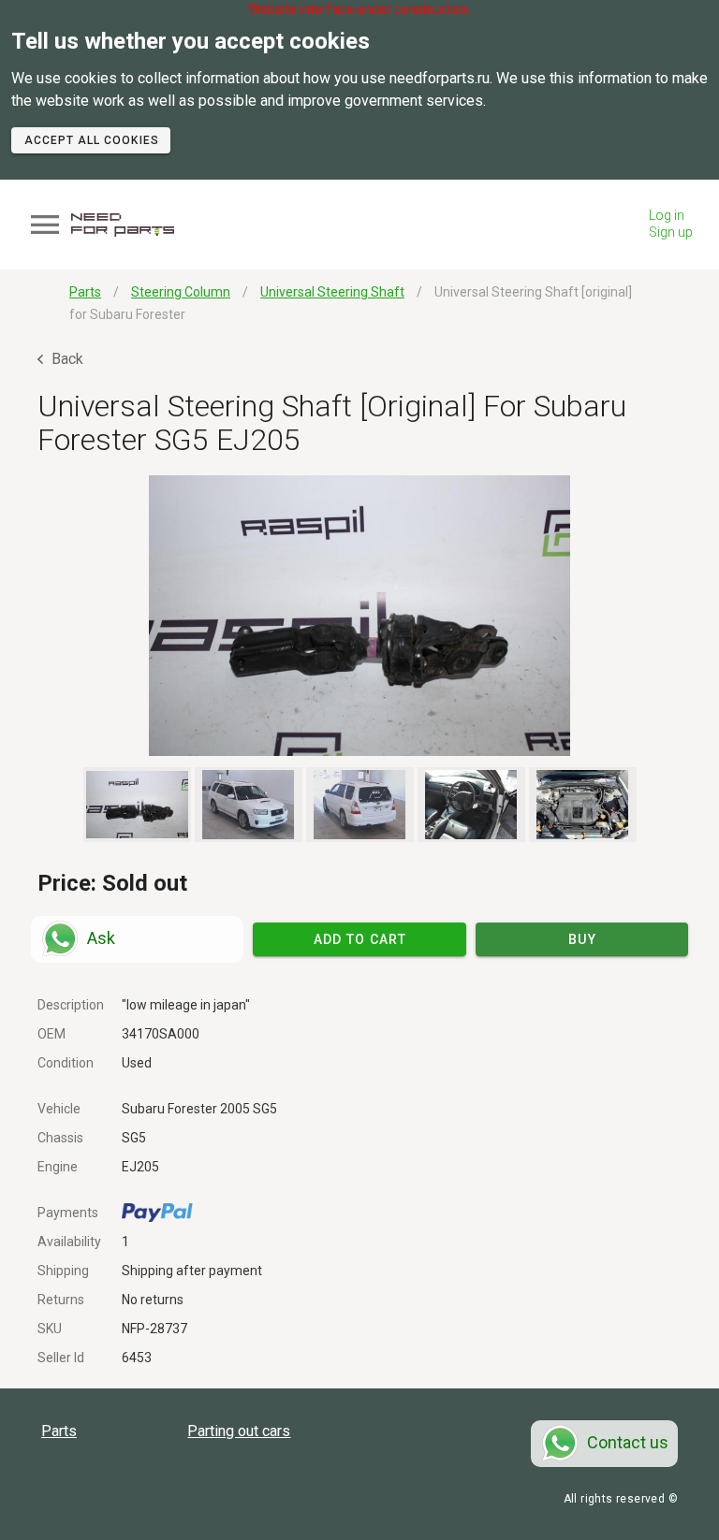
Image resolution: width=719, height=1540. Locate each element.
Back (65, 359)
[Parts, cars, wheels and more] (122, 225)
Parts (59, 1431)
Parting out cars (238, 1431)
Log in (666, 215)
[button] (359, 615)
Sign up (671, 232)
